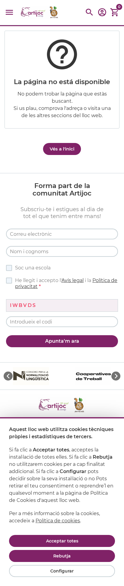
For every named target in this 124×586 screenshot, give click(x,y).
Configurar (62, 571)
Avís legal (72, 280)
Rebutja (62, 556)
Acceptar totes (62, 541)
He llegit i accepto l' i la (66, 283)
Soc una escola (33, 268)
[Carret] (114, 12)
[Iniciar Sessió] (102, 14)
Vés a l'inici (62, 149)
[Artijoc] (40, 12)
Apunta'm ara (62, 341)
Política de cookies (58, 521)
